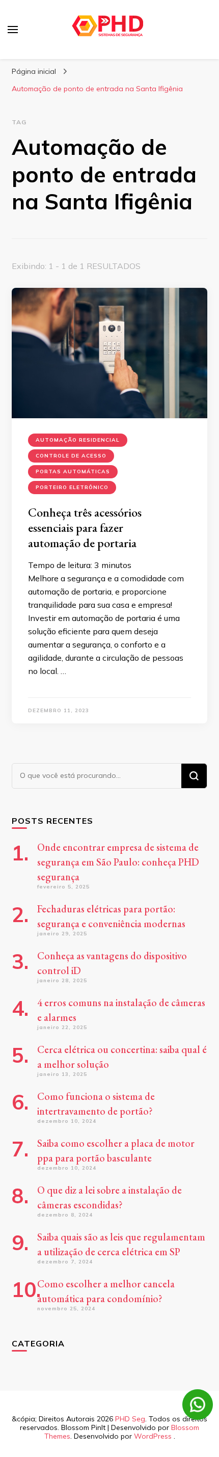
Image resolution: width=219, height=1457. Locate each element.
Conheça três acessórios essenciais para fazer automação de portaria (85, 527)
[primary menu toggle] (13, 29)
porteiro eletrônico (72, 487)
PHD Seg (130, 1418)
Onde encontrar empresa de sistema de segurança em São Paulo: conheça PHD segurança (118, 862)
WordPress (153, 1436)
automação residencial (78, 440)
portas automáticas (73, 471)
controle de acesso (71, 455)
